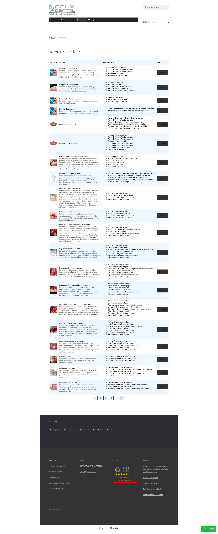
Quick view (162, 72)
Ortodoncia (111, 430)
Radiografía (55, 430)
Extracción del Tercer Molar (70, 188)
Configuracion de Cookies (153, 495)
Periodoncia (98, 430)
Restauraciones (70, 430)
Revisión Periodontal (67, 109)
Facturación (71, 20)
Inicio (53, 38)
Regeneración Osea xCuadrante (71, 268)
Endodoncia (85, 430)
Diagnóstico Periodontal (68, 85)
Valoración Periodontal (68, 69)
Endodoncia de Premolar (68, 383)
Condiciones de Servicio (152, 483)
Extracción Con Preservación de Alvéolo (74, 224)
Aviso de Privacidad (150, 477)
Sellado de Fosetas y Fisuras (70, 174)
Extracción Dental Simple (69, 212)
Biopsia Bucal (64, 356)
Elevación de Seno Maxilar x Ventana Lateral (76, 304)
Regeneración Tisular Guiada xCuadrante (75, 285)
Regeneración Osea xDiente (70, 249)
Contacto (62, 20)
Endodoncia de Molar (67, 368)
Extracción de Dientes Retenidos (71, 323)
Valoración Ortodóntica (68, 143)
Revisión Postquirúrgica (68, 99)
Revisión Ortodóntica (67, 124)
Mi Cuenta (53, 20)
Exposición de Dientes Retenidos (71, 341)
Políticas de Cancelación (152, 489)
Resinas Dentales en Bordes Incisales (73, 156)
